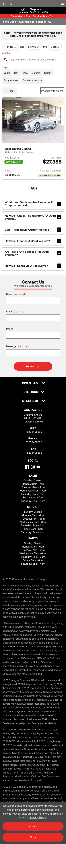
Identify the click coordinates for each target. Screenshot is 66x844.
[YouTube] (38, 466)
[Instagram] (32, 466)
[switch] (62, 3)
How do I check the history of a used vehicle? (30, 217)
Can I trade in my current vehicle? (28, 229)
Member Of (30, 401)
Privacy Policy (37, 817)
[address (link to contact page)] (3, 3)
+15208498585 (33, 431)
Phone (9, 328)
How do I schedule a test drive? (26, 265)
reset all (6, 53)
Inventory (30, 383)
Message (17, 346)
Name (16, 294)
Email (15, 311)
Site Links (31, 392)
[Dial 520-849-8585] (11, 3)
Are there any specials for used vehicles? (27, 253)
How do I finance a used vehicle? (27, 241)
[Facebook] (27, 466)
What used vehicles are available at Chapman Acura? (29, 204)
